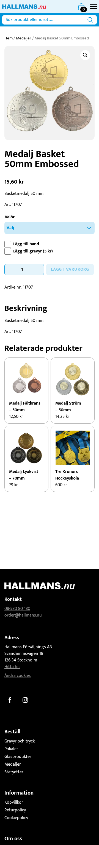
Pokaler (11, 749)
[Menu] (93, 6)
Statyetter (13, 772)
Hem (8, 38)
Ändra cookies (17, 675)
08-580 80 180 (17, 608)
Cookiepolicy (16, 818)
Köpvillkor (13, 802)
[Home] (24, 6)
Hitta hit (12, 667)
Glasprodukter (17, 756)
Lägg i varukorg (70, 269)
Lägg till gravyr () (33, 251)
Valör (10, 217)
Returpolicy (15, 810)
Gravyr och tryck (19, 741)
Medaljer (23, 38)
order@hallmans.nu (23, 615)
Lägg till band (26, 244)
